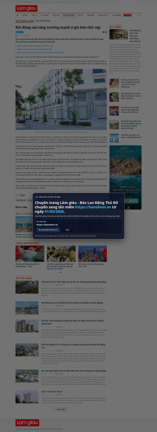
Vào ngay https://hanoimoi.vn (48, 230)
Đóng (67, 230)
